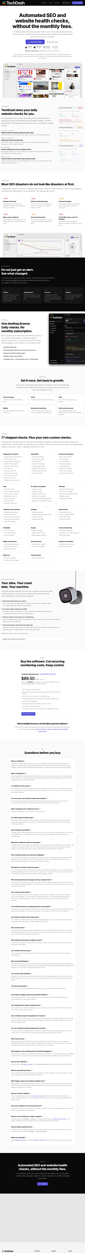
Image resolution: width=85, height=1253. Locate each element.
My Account (66, 3)
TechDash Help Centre (39, 1140)
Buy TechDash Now (28, 714)
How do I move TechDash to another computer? (27, 1116)
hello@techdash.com (20, 1140)
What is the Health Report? (20, 961)
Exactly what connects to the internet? (14, 639)
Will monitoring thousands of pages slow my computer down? (32, 880)
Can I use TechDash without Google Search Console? (29, 1028)
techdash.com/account (59, 1119)
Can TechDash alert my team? (21, 950)
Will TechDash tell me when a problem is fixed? (27, 940)
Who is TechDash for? (19, 773)
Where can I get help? (18, 1137)
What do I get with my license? (21, 1070)
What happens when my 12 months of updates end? (28, 1081)
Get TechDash (77, 3)
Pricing (51, 3)
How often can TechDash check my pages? (25, 867)
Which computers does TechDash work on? (26, 809)
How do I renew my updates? (21, 1093)
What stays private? (18, 1039)
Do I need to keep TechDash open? (23, 817)
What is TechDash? (18, 761)
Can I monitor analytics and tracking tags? (25, 917)
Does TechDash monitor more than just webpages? (28, 855)
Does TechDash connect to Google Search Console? (28, 1016)
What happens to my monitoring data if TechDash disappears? (32, 1051)
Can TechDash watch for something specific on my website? (31, 906)
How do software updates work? (22, 1127)
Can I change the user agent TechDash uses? (26, 1005)
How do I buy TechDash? (19, 1062)
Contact (57, 3)
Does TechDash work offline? (21, 830)
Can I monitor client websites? (21, 973)
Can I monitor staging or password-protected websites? (30, 995)
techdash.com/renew (38, 1096)
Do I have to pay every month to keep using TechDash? (29, 798)
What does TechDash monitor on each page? (26, 842)
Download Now (36, 42)
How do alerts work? (18, 927)
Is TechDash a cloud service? (21, 786)
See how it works (53, 42)
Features (44, 3)
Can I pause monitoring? (19, 986)
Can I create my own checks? (21, 892)
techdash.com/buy (27, 1064)
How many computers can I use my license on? (27, 1106)
